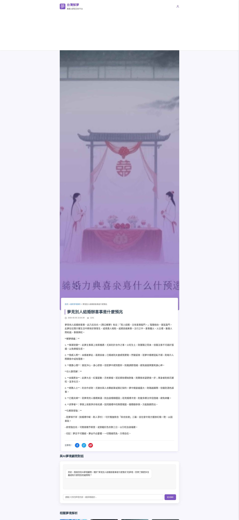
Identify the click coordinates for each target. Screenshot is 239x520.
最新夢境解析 (75, 304)
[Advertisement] (119, 30)
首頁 (66, 304)
